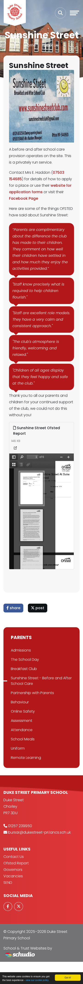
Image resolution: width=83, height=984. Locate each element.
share (14, 608)
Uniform (18, 748)
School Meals (23, 739)
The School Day (25, 659)
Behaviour (20, 702)
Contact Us (13, 856)
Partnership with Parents (32, 692)
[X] (18, 906)
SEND (7, 882)
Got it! (68, 977)
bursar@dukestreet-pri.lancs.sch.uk (39, 832)
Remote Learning (26, 757)
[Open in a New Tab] (15, 448)
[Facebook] (7, 906)
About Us (50, 45)
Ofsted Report (16, 863)
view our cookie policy (37, 980)
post (39, 608)
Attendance (22, 730)
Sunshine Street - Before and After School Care (41, 680)
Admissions (21, 650)
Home (30, 45)
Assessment (21, 720)
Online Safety (23, 711)
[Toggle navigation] (74, 13)
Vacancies (13, 876)
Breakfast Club (24, 668)
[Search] (60, 13)
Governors (12, 869)
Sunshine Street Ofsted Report (36, 430)
